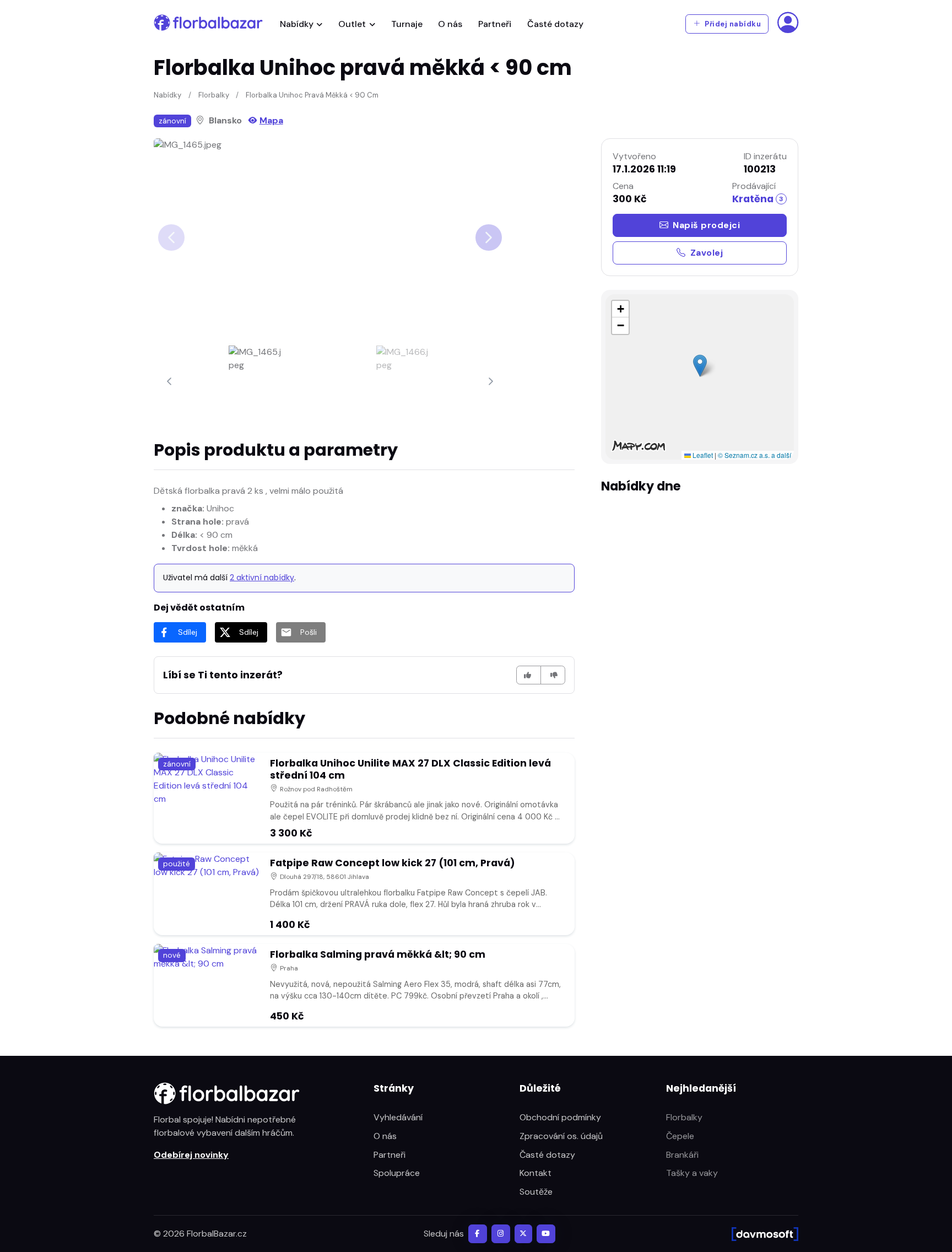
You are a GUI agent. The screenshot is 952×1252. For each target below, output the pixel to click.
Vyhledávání (398, 1117)
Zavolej (706, 252)
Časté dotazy (555, 24)
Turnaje (407, 24)
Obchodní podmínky (560, 1117)
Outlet (352, 24)
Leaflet (702, 455)
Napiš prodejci (706, 225)
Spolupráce (397, 1173)
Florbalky (213, 95)
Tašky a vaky (692, 1173)
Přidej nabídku (732, 24)
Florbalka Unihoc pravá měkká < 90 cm (312, 95)
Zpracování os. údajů (561, 1136)
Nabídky (296, 24)
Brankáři (682, 1155)
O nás (450, 24)
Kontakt (535, 1173)
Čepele (680, 1136)
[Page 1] (256, 381)
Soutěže (536, 1191)
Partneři (494, 24)
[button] (700, 365)
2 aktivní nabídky (262, 577)
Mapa (271, 120)
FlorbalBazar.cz (217, 1233)
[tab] (256, 381)
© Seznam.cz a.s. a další (754, 455)
